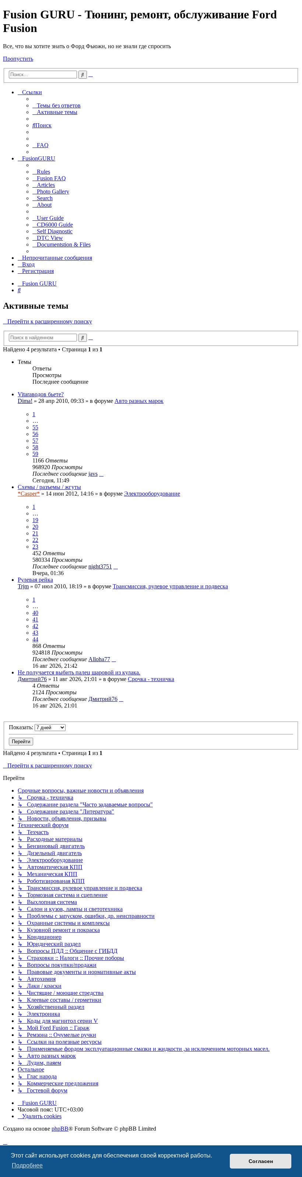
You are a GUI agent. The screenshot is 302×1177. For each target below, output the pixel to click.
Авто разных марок (139, 401)
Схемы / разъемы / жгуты (49, 487)
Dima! (25, 401)
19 (35, 520)
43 (35, 633)
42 (35, 626)
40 (35, 613)
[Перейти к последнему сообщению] (101, 474)
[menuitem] (56, 105)
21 (35, 533)
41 (35, 619)
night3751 (100, 566)
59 (35, 454)
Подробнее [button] (27, 1165)
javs (93, 474)
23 (35, 546)
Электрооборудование (152, 493)
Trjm (23, 586)
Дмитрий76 (32, 679)
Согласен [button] (261, 1161)
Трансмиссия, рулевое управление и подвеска (170, 586)
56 (35, 434)
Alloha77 (99, 659)
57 (35, 440)
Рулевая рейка (35, 580)
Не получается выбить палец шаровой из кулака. (79, 672)
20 (35, 527)
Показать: (22, 727)
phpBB (60, 1128)
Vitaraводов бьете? (41, 394)
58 (35, 447)
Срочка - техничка (151, 679)
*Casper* (29, 493)
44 (35, 639)
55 (35, 427)
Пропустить (18, 59)
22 (35, 540)
